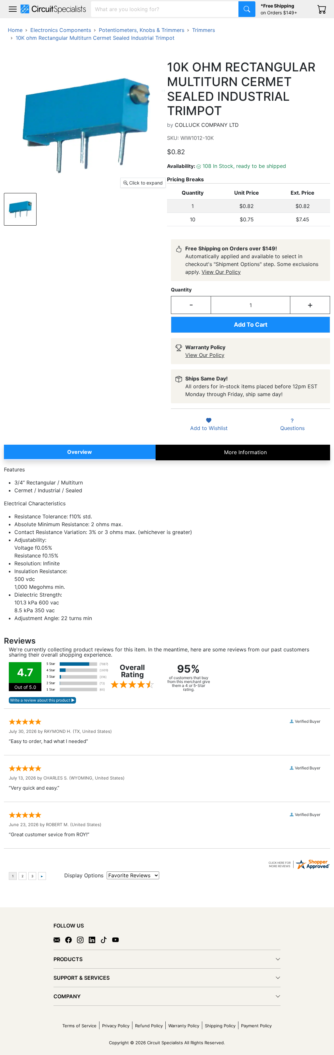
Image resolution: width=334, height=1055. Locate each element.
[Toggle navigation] (13, 9)
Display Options (83, 875)
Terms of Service (79, 1025)
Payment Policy (256, 1025)
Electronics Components (60, 30)
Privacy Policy (115, 1025)
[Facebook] (71, 939)
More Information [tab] (245, 452)
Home (15, 30)
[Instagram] (83, 939)
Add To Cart (250, 324)
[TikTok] (106, 939)
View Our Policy (221, 272)
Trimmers (203, 30)
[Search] (246, 9)
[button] (13, 9)
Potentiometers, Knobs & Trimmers (141, 30)
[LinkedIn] (94, 939)
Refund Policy (149, 1025)
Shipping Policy (220, 1025)
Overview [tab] (79, 452)
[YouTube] (118, 939)
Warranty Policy (183, 1025)
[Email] (59, 939)
